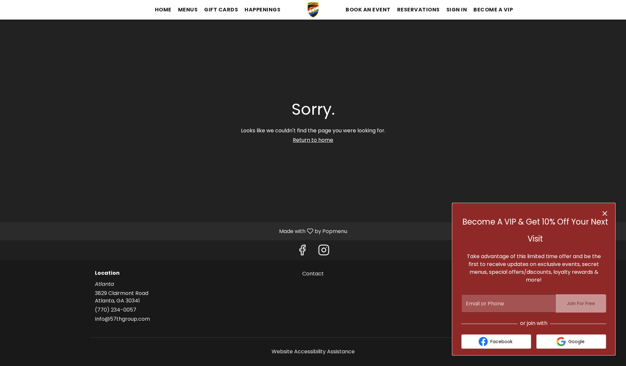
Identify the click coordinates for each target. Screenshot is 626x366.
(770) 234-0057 (115, 310)
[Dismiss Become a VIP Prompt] (605, 213)
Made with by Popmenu (176, 231)
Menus (188, 9)
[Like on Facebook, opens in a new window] (302, 251)
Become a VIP (493, 9)
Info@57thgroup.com (122, 319)
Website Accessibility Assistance (313, 351)
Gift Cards (221, 9)
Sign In (456, 9)
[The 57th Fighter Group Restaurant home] (313, 10)
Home (163, 9)
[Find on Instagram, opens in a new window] (324, 251)
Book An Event (368, 9)
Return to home (313, 140)
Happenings (262, 9)
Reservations (418, 9)
